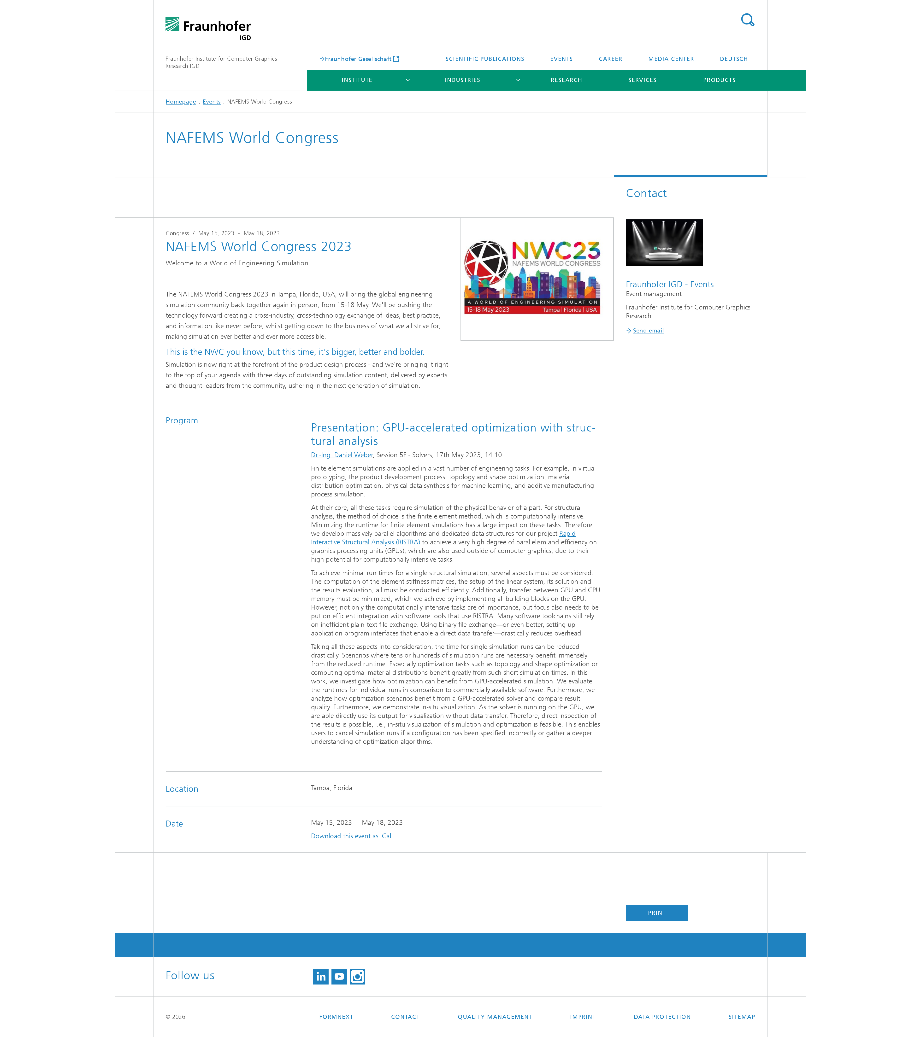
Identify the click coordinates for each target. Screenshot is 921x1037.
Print (657, 912)
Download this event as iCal (351, 836)
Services (642, 80)
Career (611, 59)
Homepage (181, 101)
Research (566, 80)
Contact (405, 1017)
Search (747, 20)
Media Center (671, 59)
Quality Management (495, 1017)
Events (561, 59)
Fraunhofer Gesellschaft (358, 59)
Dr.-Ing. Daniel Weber (342, 455)
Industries (462, 80)
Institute (357, 80)
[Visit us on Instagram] (357, 977)
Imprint (583, 1017)
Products (719, 80)
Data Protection (662, 1017)
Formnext (336, 1017)
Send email (648, 330)
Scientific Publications (485, 59)
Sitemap (742, 1017)
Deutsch (734, 59)
